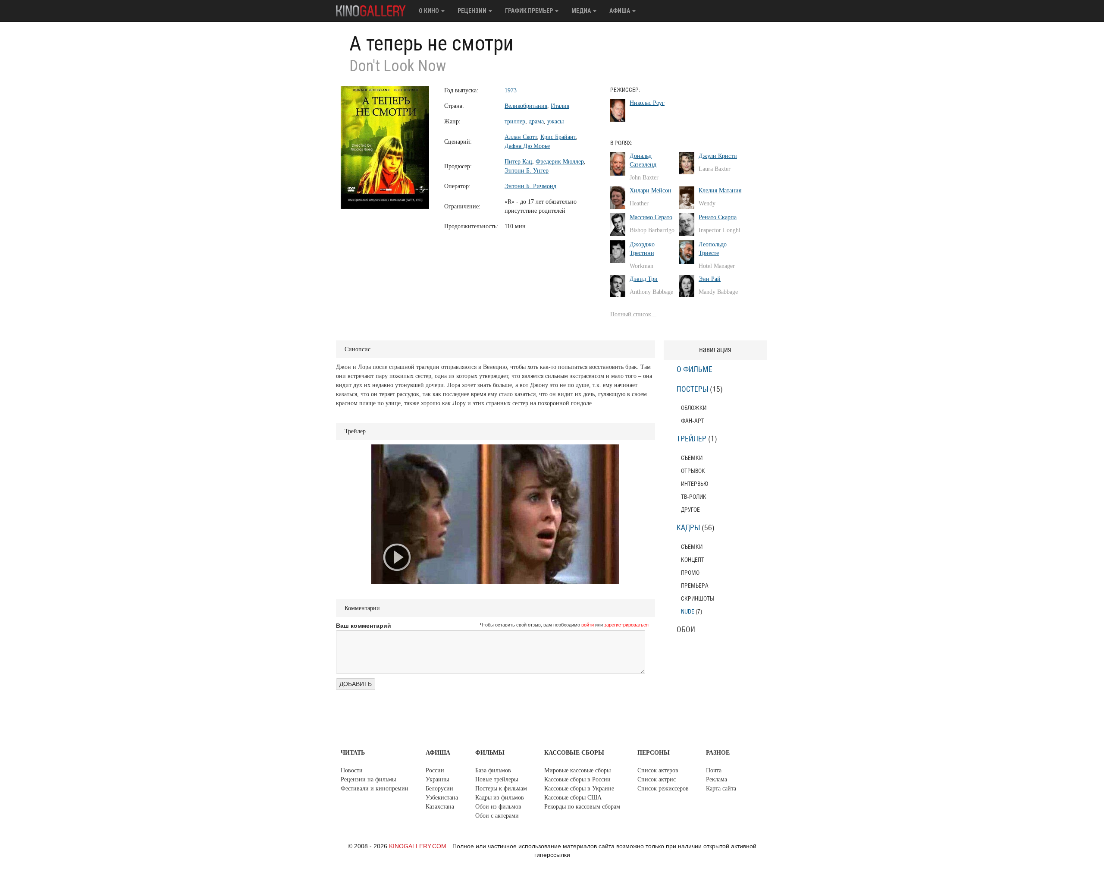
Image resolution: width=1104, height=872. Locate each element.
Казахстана (440, 806)
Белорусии (439, 788)
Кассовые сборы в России (577, 779)
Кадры (688, 528)
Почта (713, 770)
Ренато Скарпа (718, 217)
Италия (560, 106)
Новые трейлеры (496, 779)
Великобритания (526, 106)
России (435, 770)
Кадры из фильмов (499, 797)
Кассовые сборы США (573, 797)
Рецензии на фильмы (368, 779)
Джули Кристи (718, 156)
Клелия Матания (720, 190)
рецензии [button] (473, 10)
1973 (511, 90)
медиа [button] (581, 10)
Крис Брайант (558, 137)
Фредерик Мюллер (560, 161)
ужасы (555, 121)
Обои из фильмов (498, 806)
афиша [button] (620, 10)
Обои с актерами (497, 815)
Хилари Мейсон (650, 190)
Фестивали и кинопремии (374, 788)
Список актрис (656, 779)
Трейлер (691, 439)
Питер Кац (518, 161)
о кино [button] (429, 10)
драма (536, 121)
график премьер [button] (529, 10)
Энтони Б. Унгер (527, 170)
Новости (352, 770)
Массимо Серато (651, 217)
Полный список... (633, 314)
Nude (687, 611)
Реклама (716, 779)
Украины (437, 779)
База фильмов (493, 770)
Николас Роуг (647, 103)
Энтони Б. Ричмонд (530, 186)
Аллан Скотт (521, 137)
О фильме (694, 369)
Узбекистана (442, 797)
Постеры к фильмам (501, 788)
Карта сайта (721, 788)
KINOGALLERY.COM (417, 846)
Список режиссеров (663, 788)
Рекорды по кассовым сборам (582, 806)
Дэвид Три (644, 279)
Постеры (692, 389)
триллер (515, 121)
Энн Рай (710, 279)
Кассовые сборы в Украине (579, 788)
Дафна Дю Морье (527, 146)
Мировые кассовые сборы (577, 770)
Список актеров (657, 770)
